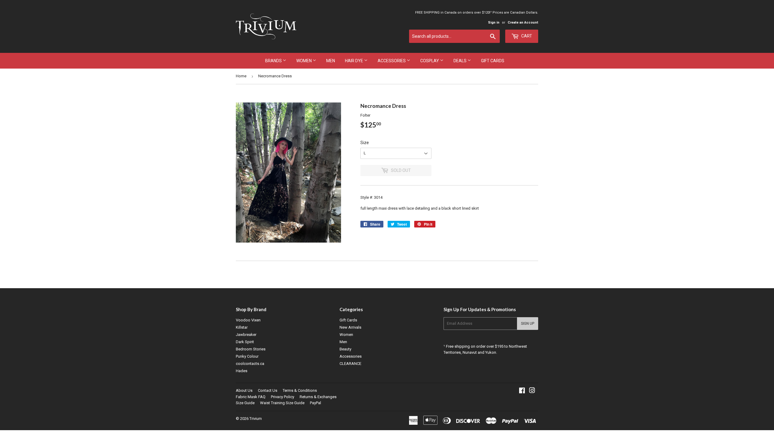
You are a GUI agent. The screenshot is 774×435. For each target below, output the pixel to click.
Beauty (345, 349)
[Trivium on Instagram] (532, 391)
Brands (274, 60)
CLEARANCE (350, 363)
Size (364, 142)
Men (330, 60)
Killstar (242, 327)
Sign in (493, 22)
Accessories (392, 60)
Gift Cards (492, 60)
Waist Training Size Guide (282, 403)
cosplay (430, 60)
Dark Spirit (245, 342)
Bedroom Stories (250, 349)
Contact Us (267, 390)
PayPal (315, 403)
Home (241, 76)
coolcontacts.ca (250, 363)
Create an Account (523, 22)
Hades (241, 371)
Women (304, 60)
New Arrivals (350, 327)
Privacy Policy (282, 397)
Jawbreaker (246, 334)
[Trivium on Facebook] (522, 391)
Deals (460, 60)
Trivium (255, 418)
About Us (244, 390)
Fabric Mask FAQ (250, 397)
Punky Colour (247, 356)
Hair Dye (354, 60)
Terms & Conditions (300, 390)
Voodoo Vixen (248, 320)
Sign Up (527, 323)
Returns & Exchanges (318, 397)
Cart (526, 36)
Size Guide (245, 403)
